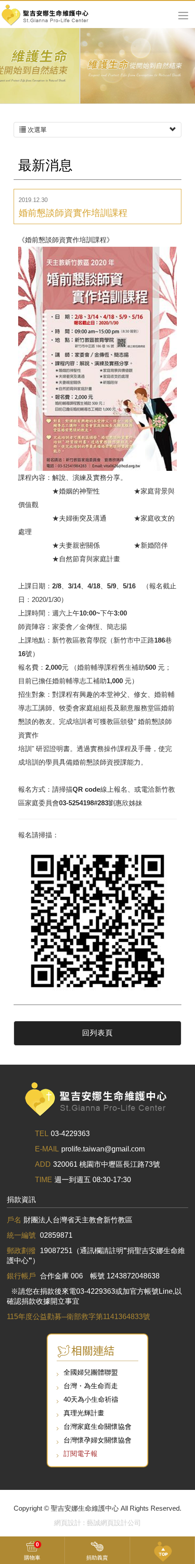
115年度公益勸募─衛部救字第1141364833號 (78, 1316)
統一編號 (22, 1235)
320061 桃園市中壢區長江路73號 (106, 1164)
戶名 (14, 1220)
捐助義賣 (97, 1558)
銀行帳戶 (22, 1276)
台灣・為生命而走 (90, 1386)
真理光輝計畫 (83, 1413)
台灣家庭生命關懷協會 (97, 1426)
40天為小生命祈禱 (90, 1399)
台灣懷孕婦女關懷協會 (97, 1440)
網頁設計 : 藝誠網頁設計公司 (97, 1522)
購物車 (32, 1551)
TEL (42, 1133)
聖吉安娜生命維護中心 (45, 14)
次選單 (36, 129)
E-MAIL (47, 1149)
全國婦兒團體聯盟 (90, 1372)
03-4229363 (70, 1133)
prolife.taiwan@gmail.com (103, 1149)
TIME (43, 1180)
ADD (43, 1164)
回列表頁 (97, 1033)
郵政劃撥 (22, 1250)
